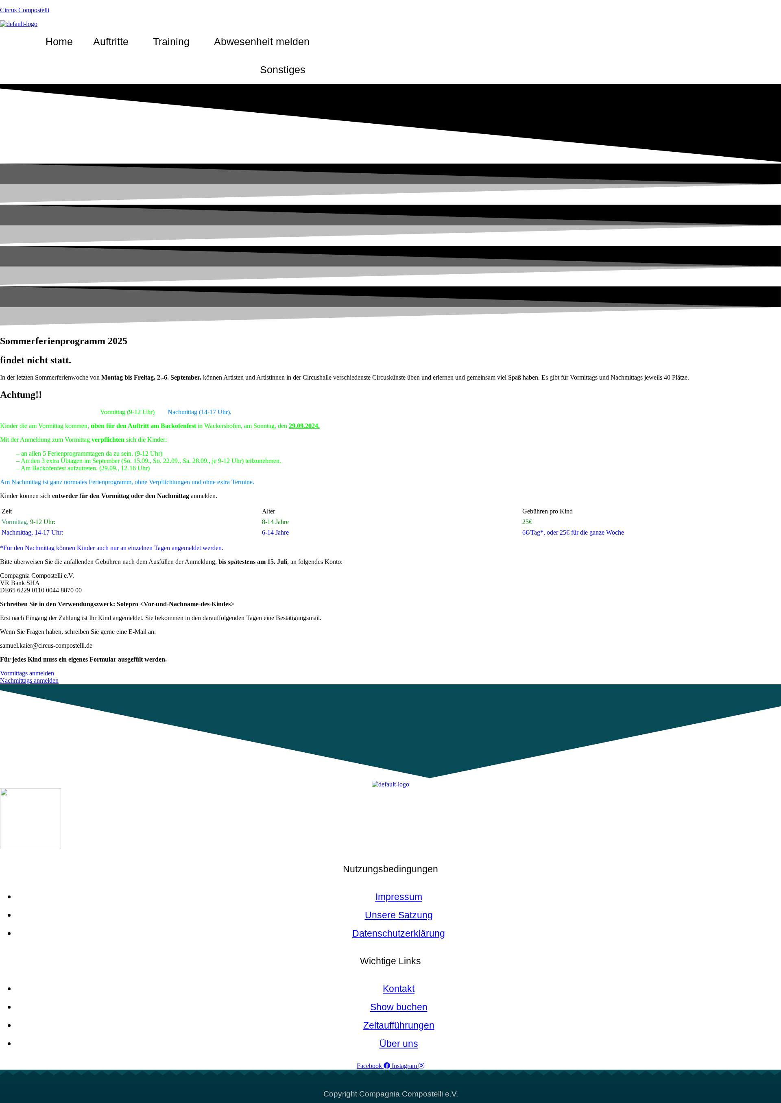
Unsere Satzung (399, 915)
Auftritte (111, 41)
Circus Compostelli (24, 10)
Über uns (399, 1043)
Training (171, 41)
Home (59, 41)
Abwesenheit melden (262, 41)
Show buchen (399, 1007)
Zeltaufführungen (398, 1025)
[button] (113, 42)
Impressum (398, 896)
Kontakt (398, 988)
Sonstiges (282, 69)
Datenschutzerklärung (398, 933)
